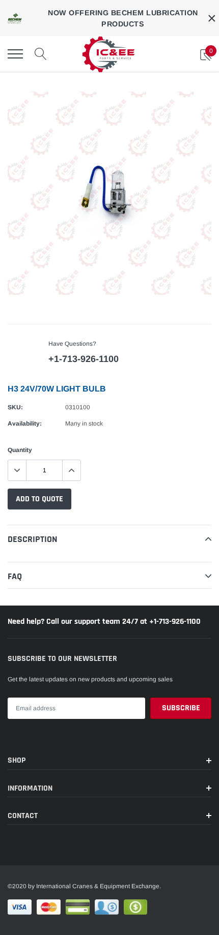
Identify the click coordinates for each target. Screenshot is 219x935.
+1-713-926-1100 (83, 359)
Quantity (20, 450)
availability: (25, 423)
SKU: (15, 407)
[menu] (15, 54)
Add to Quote (39, 499)
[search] (41, 54)
